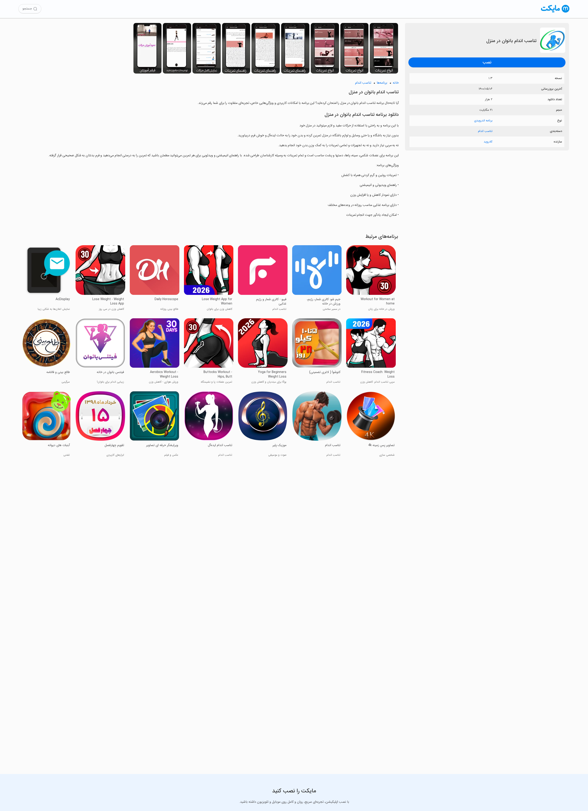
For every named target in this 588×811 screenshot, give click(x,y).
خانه (396, 82)
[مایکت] (555, 12)
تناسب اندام (485, 131)
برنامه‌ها (382, 82)
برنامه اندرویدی (483, 120)
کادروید (488, 141)
